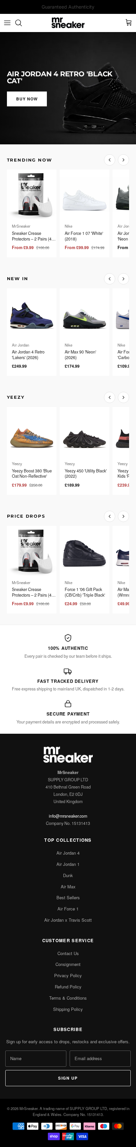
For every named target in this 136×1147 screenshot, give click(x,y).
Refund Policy (68, 986)
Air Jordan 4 (68, 853)
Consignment (68, 964)
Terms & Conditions (68, 998)
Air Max (68, 886)
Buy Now (27, 99)
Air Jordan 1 (68, 864)
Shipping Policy (68, 1009)
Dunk (68, 875)
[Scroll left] (109, 160)
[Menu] (7, 23)
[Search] (22, 23)
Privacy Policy (68, 975)
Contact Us (68, 953)
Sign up (68, 1078)
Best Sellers (68, 897)
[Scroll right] (123, 160)
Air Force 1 (68, 909)
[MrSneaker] (68, 23)
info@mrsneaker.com (68, 816)
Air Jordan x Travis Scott (68, 920)
